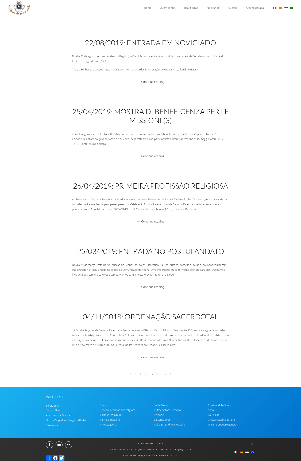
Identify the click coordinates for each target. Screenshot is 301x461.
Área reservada (255, 7)
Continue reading (152, 82)
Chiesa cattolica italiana (221, 420)
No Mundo (213, 7)
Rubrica (232, 7)
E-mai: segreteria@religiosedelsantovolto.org (150, 455)
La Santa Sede (162, 420)
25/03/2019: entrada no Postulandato (150, 251)
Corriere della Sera (219, 405)
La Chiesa (213, 415)
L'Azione (159, 415)
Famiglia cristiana (110, 420)
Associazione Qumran (58, 415)
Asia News (52, 425)
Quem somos (168, 7)
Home (147, 7)
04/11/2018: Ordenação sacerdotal (150, 316)
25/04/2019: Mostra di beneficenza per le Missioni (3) (150, 116)
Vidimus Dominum (111, 415)
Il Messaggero (108, 424)
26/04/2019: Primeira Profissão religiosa (150, 185)
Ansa (211, 410)
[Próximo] (170, 373)
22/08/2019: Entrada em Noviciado (150, 42)
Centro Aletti (53, 410)
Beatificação (191, 7)
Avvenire (105, 405)
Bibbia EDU (52, 405)
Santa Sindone (162, 405)
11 (158, 373)
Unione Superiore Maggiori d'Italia (66, 420)
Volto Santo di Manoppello (169, 424)
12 (164, 373)
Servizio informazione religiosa (117, 410)
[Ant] (130, 373)
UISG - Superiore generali (223, 424)
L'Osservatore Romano (167, 410)
